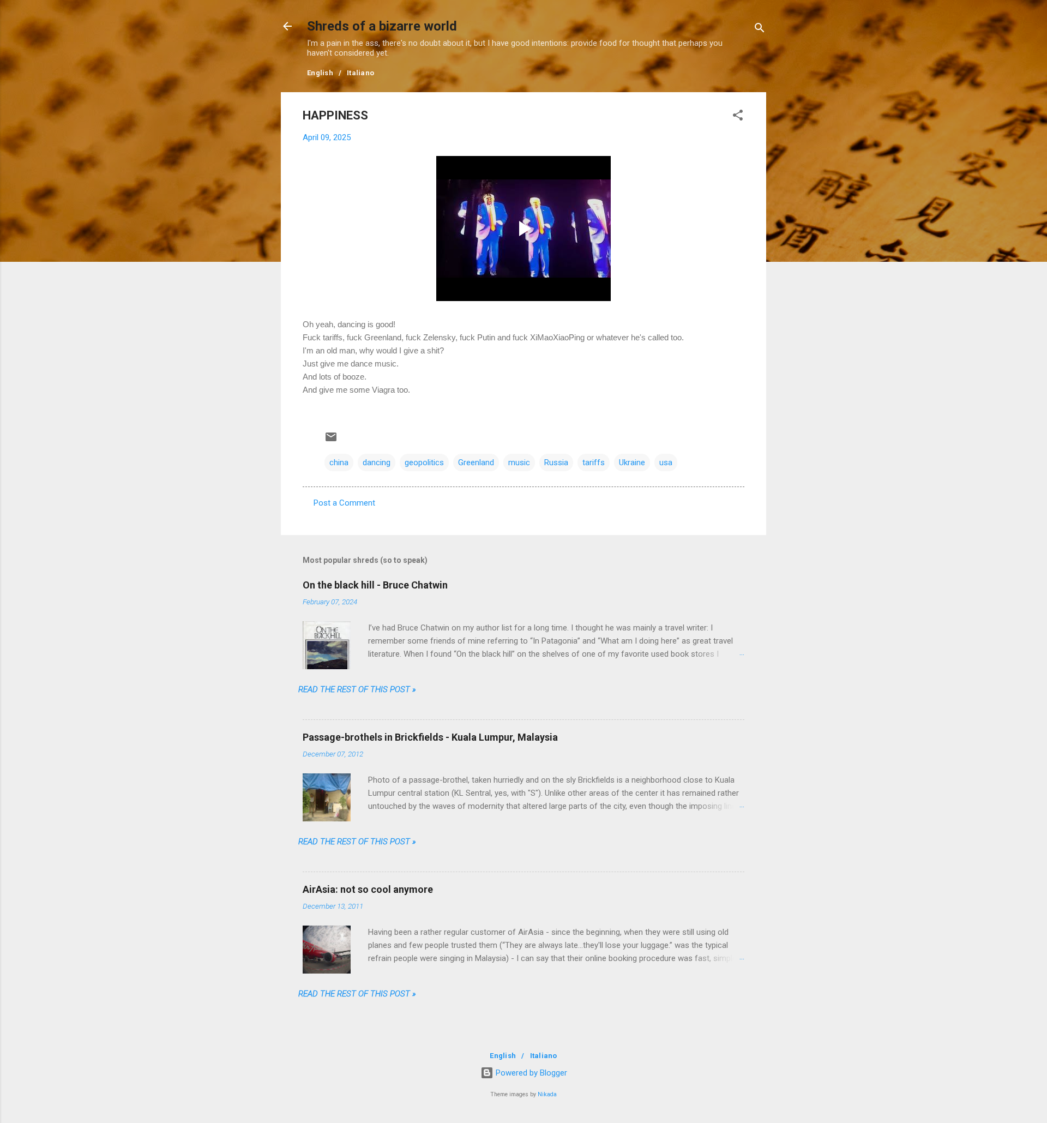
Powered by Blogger (530, 1073)
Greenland (476, 462)
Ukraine (632, 462)
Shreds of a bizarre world (382, 26)
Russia (556, 462)
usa (665, 462)
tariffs (593, 462)
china (338, 462)
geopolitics (424, 462)
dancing (376, 462)
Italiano (360, 73)
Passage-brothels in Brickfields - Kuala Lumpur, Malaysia (430, 737)
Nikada (547, 1094)
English (320, 73)
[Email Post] (331, 441)
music (519, 462)
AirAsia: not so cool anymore (368, 889)
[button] (737, 117)
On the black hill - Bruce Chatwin (375, 585)
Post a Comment (344, 503)
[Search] (759, 29)
